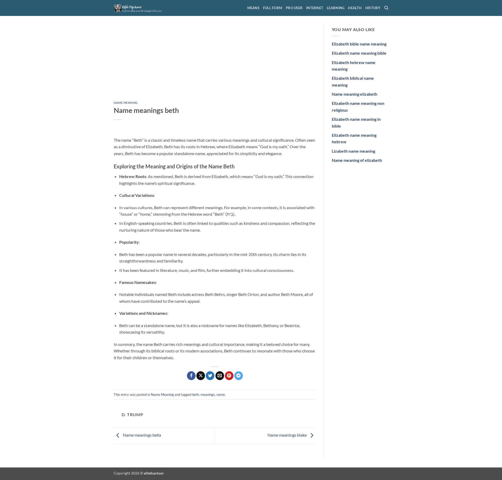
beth (195, 394)
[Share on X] (200, 375)
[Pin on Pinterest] (229, 375)
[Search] (386, 8)
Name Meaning (126, 102)
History (373, 8)
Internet (314, 8)
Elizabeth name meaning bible (359, 52)
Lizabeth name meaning (353, 150)
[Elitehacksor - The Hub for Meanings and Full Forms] (140, 8)
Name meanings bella (141, 434)
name (220, 394)
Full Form (272, 8)
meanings (208, 394)
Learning (335, 8)
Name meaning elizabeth (354, 94)
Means (253, 8)
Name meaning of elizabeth (357, 160)
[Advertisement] (215, 62)
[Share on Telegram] (238, 375)
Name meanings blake (287, 434)
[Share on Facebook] (191, 375)
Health (355, 8)
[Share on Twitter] (210, 375)
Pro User (294, 8)
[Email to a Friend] (219, 375)
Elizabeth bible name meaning (359, 43)
